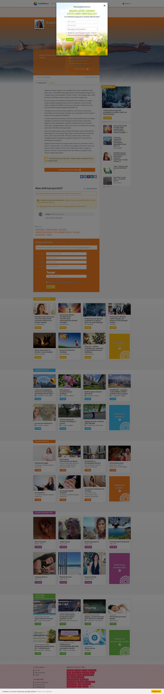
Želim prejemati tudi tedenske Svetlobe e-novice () (82, 35)
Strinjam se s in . (82, 33)
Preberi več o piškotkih (44, 691)
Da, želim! (70, 39)
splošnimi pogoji (79, 33)
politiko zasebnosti (91, 33)
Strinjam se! (156, 691)
